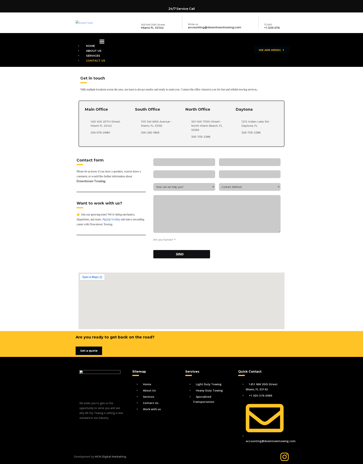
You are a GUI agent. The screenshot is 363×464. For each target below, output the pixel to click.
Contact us (95, 60)
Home (90, 46)
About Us (94, 50)
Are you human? (164, 239)
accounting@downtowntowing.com (214, 27)
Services (93, 55)
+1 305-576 (272, 27)
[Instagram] (284, 457)
